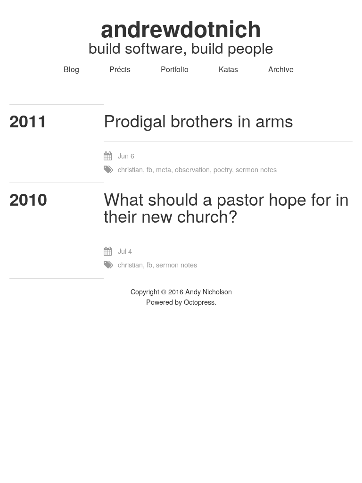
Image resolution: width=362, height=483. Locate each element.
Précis (120, 69)
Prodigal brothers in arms (198, 120)
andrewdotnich (181, 28)
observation (192, 169)
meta (163, 169)
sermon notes (256, 169)
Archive (281, 69)
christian (130, 169)
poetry (223, 169)
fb (149, 169)
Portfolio (175, 69)
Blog (71, 69)
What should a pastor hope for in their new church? (226, 206)
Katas (228, 69)
